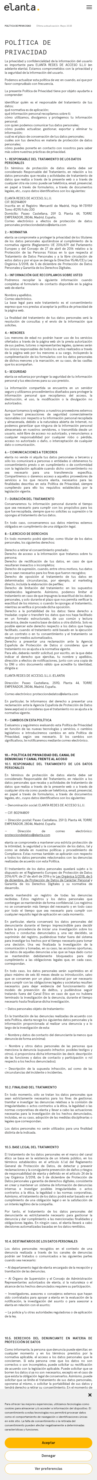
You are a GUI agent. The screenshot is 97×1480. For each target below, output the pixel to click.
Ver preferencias (48, 1469)
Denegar (49, 1456)
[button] (90, 1395)
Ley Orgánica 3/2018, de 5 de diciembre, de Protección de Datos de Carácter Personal (48, 878)
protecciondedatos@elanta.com (27, 835)
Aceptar (48, 1443)
